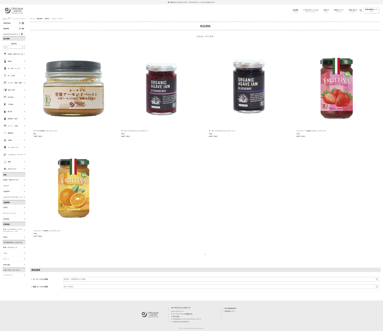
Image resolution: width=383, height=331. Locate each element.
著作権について (230, 311)
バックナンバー (8, 275)
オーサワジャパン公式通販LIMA (182, 314)
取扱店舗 (6, 219)
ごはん (5, 253)
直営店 (5, 207)
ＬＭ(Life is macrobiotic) (180, 321)
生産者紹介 (6, 191)
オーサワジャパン (178, 311)
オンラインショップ (9, 213)
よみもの (6, 186)
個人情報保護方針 (230, 308)
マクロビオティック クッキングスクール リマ (186, 319)
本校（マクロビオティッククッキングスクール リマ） (13, 230)
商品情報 (39, 19)
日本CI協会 (175, 316)
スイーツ (6, 259)
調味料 (47, 19)
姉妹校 (5, 237)
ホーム (32, 19)
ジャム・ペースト (57, 19)
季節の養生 (6, 265)
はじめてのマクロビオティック (13, 197)
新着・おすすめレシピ (10, 247)
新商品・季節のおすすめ (11, 180)
